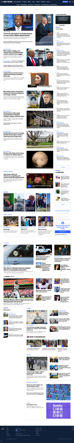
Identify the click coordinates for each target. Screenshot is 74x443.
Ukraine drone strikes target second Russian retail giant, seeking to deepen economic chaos (13, 114)
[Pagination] (66, 338)
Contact (7, 430)
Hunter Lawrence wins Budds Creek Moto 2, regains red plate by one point (47, 298)
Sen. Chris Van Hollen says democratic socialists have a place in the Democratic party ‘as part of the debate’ (18, 42)
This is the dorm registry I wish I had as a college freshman (65, 199)
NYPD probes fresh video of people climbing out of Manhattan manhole (63, 75)
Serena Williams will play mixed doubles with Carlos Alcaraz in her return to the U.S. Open (65, 281)
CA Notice (17, 431)
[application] (18, 22)
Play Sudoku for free (32, 404)
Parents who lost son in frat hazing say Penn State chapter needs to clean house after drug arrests (13, 134)
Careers (7, 433)
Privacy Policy (18, 428)
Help (7, 431)
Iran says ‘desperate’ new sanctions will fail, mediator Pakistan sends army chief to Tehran (13, 66)
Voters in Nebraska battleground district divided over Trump (33, 349)
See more (63, 167)
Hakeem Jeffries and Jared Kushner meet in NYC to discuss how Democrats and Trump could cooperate (63, 35)
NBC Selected (37, 435)
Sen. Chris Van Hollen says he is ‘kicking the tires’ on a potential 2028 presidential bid (63, 82)
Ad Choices (8, 435)
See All (63, 204)
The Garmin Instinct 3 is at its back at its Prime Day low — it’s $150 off (65, 192)
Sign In (66, 234)
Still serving (6, 229)
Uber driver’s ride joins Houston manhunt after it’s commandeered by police (16, 269)
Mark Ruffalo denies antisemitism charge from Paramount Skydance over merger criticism (13, 93)
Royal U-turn (24, 229)
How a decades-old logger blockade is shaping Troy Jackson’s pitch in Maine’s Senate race (37, 328)
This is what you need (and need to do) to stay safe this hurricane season (65, 185)
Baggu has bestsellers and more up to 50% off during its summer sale (65, 178)
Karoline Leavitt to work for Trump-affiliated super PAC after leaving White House (65, 328)
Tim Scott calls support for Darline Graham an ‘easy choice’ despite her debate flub (63, 94)
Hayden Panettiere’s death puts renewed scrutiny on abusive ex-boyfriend (62, 260)
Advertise (37, 433)
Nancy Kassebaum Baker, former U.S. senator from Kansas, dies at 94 (64, 320)
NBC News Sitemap (38, 428)
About (7, 428)
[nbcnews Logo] (3, 428)
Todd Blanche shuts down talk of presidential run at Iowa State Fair (49, 349)
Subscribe (37, 431)
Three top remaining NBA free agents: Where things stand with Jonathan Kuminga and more (64, 299)
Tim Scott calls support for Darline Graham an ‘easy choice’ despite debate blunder (17, 34)
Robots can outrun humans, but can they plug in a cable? (63, 88)
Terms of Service (19, 433)
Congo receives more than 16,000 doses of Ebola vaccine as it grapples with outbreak (64, 375)
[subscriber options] (70, 1)
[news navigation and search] (72, 2)
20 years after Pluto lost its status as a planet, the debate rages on (13, 154)
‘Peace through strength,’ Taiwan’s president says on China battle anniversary (35, 373)
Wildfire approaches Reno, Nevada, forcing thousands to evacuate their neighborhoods (63, 68)
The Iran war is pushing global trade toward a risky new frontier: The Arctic (13, 61)
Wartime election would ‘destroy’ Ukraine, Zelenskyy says (12, 123)
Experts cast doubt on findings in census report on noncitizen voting (64, 313)
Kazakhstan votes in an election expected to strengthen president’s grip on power (63, 117)
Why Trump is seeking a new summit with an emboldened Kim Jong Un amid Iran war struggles (13, 52)
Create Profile (63, 231)
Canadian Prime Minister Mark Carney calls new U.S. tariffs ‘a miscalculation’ (64, 358)
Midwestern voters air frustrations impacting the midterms (63, 350)
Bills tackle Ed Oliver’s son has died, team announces (43, 291)
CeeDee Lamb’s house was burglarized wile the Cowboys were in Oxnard (65, 290)
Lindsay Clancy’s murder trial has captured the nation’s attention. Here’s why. (13, 74)
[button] (33, 1)
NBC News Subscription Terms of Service (23, 435)
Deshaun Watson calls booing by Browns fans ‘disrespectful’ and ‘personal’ (63, 110)
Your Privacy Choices (21, 430)
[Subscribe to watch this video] (40, 180)
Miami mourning (42, 229)
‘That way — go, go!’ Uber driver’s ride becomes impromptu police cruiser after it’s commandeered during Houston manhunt (63, 53)
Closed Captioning (38, 430)
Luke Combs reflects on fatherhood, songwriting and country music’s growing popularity (13, 175)
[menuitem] (17, 1)
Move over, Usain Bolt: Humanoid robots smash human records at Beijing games (35, 393)
